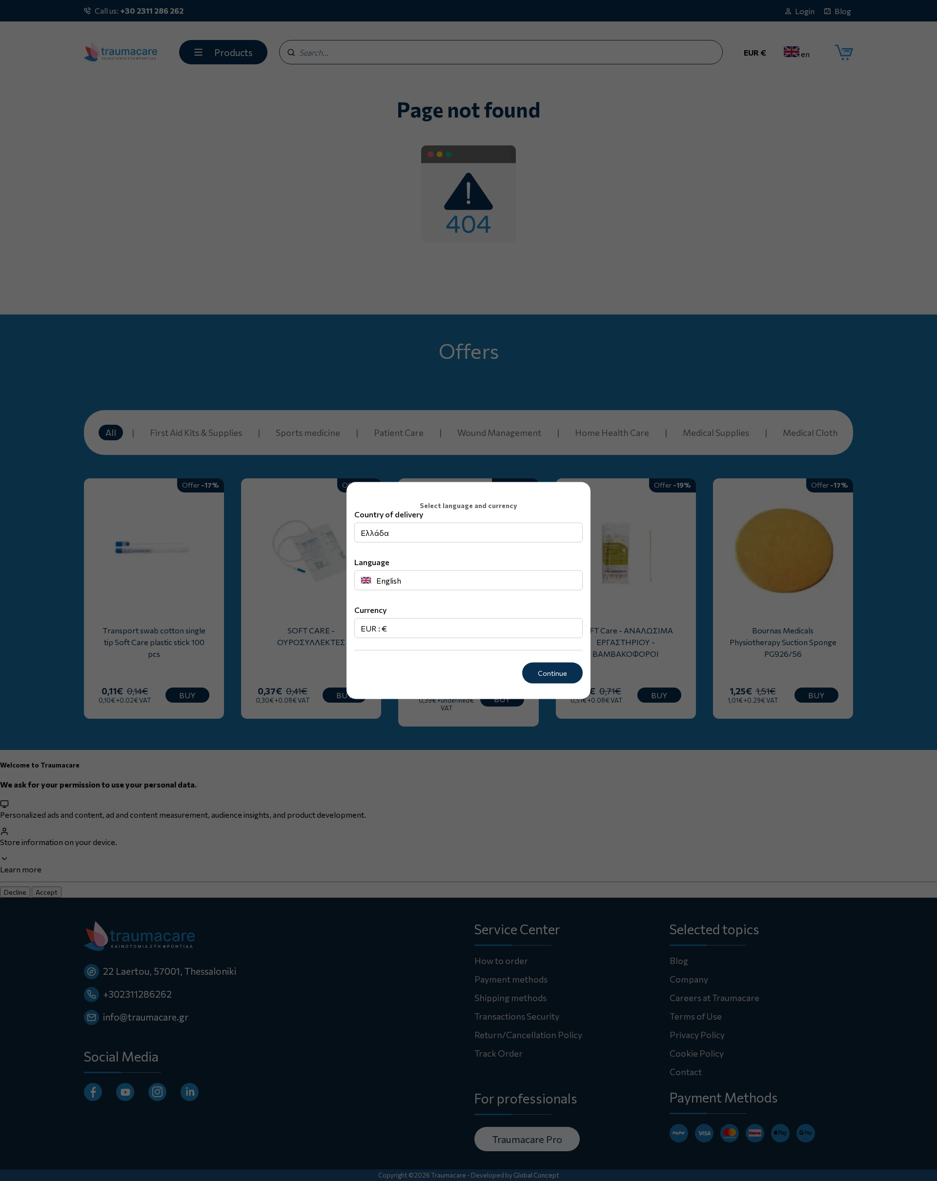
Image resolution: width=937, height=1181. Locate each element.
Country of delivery (388, 514)
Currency (370, 609)
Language (371, 562)
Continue (552, 673)
